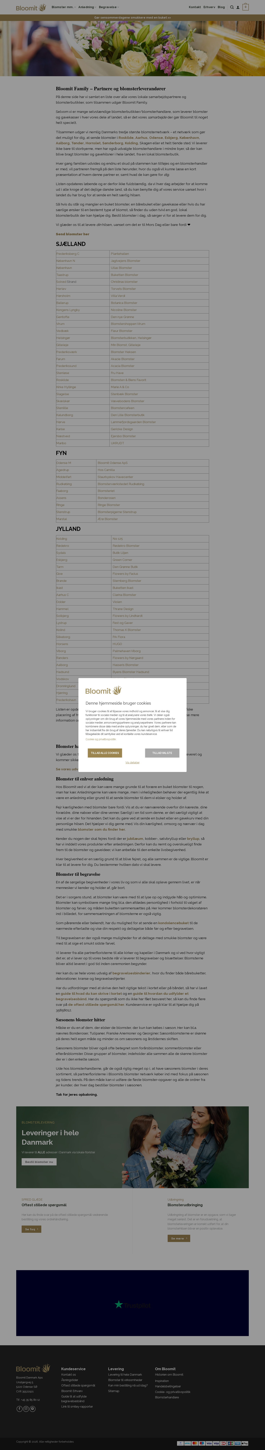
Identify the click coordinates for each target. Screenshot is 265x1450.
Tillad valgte (162, 753)
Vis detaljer (132, 762)
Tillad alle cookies (105, 753)
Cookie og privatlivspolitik (101, 739)
